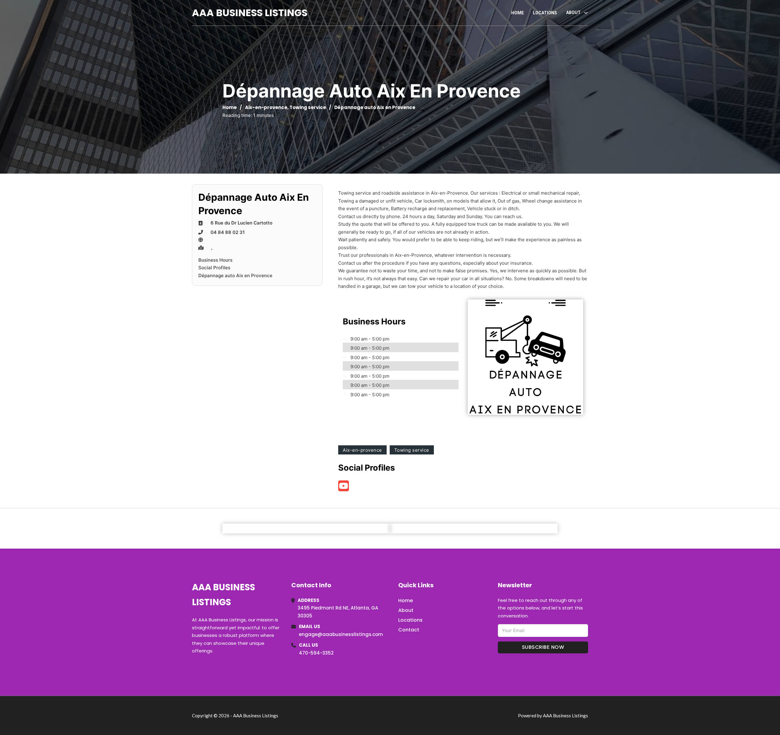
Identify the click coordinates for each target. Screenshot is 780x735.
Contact (408, 629)
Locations (545, 12)
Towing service (307, 107)
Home (517, 12)
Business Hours (215, 260)
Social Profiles (214, 267)
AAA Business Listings (249, 12)
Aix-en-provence (266, 107)
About (405, 610)
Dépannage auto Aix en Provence (235, 275)
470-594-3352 (316, 653)
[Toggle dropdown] (586, 13)
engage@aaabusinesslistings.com (341, 634)
